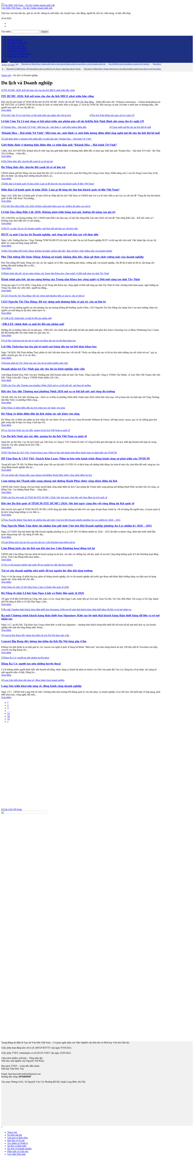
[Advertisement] (80, 765)
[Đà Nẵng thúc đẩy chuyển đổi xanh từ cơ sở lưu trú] (27, 161)
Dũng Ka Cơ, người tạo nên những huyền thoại (31, 663)
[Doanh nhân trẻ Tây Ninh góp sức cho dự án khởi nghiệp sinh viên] (34, 363)
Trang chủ (6, 75)
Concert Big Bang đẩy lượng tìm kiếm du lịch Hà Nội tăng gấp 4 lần (43, 641)
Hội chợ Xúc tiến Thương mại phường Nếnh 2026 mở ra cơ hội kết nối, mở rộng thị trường (58, 391)
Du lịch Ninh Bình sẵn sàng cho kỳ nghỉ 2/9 (117, 121)
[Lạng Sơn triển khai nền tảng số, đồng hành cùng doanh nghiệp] (32, 680)
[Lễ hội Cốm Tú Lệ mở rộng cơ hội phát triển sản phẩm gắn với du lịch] (36, 115)
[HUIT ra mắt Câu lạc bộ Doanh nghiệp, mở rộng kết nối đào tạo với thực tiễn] (39, 228)
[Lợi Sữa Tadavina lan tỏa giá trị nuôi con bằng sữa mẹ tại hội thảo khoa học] (38, 340)
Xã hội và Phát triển (16, 48)
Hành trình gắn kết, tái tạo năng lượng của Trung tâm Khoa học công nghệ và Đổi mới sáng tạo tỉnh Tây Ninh (70, 279)
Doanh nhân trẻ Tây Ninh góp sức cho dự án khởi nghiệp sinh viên (43, 368)
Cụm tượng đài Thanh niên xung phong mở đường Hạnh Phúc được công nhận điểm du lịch (59, 480)
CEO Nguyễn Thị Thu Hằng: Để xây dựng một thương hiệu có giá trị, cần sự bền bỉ (53, 301)
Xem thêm (6, 110)
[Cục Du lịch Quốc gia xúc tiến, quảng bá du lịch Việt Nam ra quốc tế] (35, 430)
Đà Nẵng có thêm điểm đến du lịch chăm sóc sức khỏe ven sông (40, 413)
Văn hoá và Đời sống (17, 42)
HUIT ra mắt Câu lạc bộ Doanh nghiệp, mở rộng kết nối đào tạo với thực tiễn (49, 234)
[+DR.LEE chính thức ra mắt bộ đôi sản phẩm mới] (26, 318)
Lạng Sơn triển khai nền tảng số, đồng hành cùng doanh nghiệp (41, 686)
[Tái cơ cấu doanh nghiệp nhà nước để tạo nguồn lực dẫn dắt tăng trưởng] (37, 564)
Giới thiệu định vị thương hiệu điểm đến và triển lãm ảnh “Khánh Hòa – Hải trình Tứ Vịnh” (59, 144)
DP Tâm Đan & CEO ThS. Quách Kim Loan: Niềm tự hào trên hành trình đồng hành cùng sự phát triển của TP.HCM (75, 458)
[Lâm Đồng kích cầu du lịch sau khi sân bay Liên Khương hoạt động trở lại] (38, 542)
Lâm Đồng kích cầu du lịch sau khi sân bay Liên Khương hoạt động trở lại (48, 548)
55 (8, 719)
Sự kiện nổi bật (14, 39)
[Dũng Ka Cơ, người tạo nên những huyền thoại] (25, 657)
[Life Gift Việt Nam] (11, 809)
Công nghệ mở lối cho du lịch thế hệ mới (134, 133)
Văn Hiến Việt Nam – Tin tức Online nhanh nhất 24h (26, 8)
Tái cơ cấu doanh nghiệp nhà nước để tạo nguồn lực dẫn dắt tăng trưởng (47, 570)
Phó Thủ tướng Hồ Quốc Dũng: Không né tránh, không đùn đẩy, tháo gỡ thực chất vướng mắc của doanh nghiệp (72, 256)
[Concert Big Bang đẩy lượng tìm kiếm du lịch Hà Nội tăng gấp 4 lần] (35, 635)
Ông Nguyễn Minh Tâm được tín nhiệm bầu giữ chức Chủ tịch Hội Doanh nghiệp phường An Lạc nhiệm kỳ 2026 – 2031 (76, 525)
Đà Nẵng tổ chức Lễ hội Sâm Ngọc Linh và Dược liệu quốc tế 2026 (42, 593)
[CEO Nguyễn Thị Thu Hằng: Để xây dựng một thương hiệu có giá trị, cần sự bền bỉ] (42, 295)
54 (8, 716)
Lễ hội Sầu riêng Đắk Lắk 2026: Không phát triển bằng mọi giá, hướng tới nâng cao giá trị (58, 212)
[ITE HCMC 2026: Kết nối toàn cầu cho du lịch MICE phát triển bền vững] (38, 90)
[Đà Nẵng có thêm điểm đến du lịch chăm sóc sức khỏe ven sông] (33, 407)
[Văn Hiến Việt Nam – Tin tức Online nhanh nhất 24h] (28, 5)
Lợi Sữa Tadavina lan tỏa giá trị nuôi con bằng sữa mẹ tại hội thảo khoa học (49, 346)
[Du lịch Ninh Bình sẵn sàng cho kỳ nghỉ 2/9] (112, 115)
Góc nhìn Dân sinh (16, 1154)
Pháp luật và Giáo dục (17, 56)
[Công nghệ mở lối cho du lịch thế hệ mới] (130, 127)
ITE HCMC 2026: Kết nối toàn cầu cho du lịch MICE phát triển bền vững (47, 96)
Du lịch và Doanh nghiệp (19, 53)
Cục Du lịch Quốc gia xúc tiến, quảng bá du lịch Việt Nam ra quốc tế (44, 436)
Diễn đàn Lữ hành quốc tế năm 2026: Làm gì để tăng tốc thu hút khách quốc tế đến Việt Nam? (60, 189)
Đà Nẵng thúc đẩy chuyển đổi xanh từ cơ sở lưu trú (33, 167)
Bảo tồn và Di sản (16, 45)
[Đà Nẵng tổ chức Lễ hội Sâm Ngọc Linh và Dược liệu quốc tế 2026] (35, 587)
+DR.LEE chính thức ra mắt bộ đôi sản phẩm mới (32, 324)
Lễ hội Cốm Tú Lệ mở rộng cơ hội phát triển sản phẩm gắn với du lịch (45, 121)
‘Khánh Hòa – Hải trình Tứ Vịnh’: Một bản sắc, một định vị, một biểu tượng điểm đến (55, 133)
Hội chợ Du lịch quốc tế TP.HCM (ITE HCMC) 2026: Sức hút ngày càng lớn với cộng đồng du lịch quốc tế (67, 503)
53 (8, 713)
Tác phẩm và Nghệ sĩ (17, 50)
